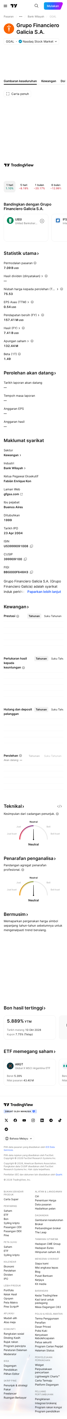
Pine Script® (11, 1306)
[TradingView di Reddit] (6, 1129)
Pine (6, 1235)
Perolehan (10, 1270)
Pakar (7, 1389)
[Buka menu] (5, 6)
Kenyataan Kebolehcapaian (44, 1336)
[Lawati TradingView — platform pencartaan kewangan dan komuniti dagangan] (19, 165)
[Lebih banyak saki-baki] (20, 16)
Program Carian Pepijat (49, 1346)
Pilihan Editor (11, 1373)
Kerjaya (39, 1279)
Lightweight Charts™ (47, 1376)
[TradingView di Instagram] (33, 1120)
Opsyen (8, 1298)
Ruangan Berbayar (15, 1397)
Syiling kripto (12, 1223)
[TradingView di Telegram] (51, 1120)
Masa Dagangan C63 (48, 1306)
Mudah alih (10, 1318)
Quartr (59, 1174)
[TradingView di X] (6, 1120)
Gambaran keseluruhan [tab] (20, 81)
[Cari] (36, 6)
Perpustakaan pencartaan (43, 1370)
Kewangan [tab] (48, 81)
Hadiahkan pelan (45, 1208)
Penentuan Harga (45, 1200)
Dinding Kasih (12, 1337)
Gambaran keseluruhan (49, 1220)
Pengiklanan (42, 1399)
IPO (6, 1278)
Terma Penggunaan (47, 1318)
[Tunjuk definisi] (35, 263)
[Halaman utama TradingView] (18, 1104)
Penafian (40, 1322)
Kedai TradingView (46, 1295)
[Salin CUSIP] (25, 559)
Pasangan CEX (13, 1227)
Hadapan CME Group (48, 1243)
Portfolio (9, 1290)
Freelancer (10, 1393)
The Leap (41, 1232)
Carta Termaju (43, 1380)
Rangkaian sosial (14, 1333)
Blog (37, 1271)
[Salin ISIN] (31, 546)
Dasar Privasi (43, 1326)
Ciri (37, 1196)
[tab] (34, 616)
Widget (39, 1364)
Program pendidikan (47, 1411)
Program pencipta (15, 1345)
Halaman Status (44, 1350)
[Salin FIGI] (31, 572)
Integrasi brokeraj (45, 1403)
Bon (6, 1218)
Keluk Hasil (10, 1294)
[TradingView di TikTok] (60, 1120)
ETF (6, 1214)
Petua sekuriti (43, 1342)
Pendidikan (10, 1369)
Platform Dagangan (47, 1384)
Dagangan (10, 1365)
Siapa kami (41, 1263)
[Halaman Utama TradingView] (14, 6)
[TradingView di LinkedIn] (42, 1120)
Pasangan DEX (13, 1231)
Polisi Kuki (41, 1330)
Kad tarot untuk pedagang (44, 1301)
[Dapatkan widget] (59, 806)
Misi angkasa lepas (46, 1267)
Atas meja (10, 1322)
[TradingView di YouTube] (24, 1120)
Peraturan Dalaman (15, 1350)
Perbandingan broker (48, 1228)
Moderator (10, 1354)
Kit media (40, 1283)
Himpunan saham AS (47, 1252)
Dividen (8, 1274)
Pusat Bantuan (44, 1275)
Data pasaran (43, 1204)
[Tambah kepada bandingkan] (42, 221)
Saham (8, 1210)
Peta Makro (11, 1302)
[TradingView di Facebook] (15, 1120)
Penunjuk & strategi (15, 1385)
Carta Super (11, 1199)
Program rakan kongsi (48, 1407)
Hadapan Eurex (44, 1247)
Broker (39, 1224)
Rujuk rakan (11, 1341)
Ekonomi (9, 1266)
